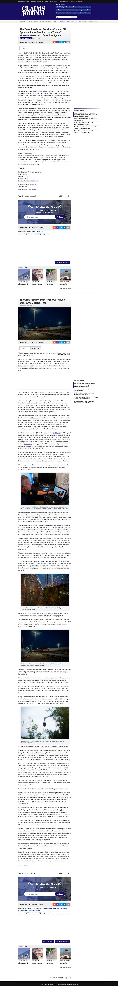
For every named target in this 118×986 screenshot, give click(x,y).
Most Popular (33, 21)
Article (25, 48)
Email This (24, 42)
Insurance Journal (23, 1)
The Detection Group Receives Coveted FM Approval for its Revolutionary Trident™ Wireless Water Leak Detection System (86, 114)
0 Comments (35, 348)
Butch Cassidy (34, 418)
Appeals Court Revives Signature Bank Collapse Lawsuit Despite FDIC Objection (86, 127)
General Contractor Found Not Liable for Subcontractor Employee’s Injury (51, 284)
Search (74, 17)
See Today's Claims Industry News (60, 978)
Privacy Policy (60, 984)
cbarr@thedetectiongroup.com (27, 189)
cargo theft (53, 908)
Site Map (76, 984)
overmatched (22, 755)
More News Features (65, 288)
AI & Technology (45, 21)
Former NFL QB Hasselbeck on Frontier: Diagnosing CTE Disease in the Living (37, 285)
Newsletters (93, 21)
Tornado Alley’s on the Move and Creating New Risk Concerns (73, 13)
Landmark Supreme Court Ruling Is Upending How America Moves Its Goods (65, 285)
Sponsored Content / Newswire (34, 231)
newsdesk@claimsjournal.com (42, 234)
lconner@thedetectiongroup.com (28, 181)
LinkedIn (64, 42)
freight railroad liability (34, 910)
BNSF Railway (46, 908)
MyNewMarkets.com (64, 1)
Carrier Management (77, 1)
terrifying (40, 553)
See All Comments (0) (62, 262)
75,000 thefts (56, 433)
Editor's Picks (29, 908)
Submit (60, 217)
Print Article (68, 42)
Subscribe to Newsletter (36, 42)
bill (61, 810)
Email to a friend (54, 42)
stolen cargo (28, 444)
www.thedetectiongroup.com (41, 91)
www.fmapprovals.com (35, 155)
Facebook (57, 42)
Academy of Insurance (51, 1)
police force (47, 613)
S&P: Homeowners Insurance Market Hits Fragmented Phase (73, 10)
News (35, 908)
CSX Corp (60, 908)
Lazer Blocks (22, 366)
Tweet (61, 42)
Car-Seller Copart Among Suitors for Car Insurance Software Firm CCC (84, 123)
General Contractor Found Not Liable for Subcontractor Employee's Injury (84, 131)
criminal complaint (58, 527)
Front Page (23, 21)
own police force (28, 405)
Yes (60, 196)
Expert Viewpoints (59, 21)
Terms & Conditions (68, 984)
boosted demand (59, 424)
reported (56, 755)
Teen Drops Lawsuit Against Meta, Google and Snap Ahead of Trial (23, 284)
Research (70, 21)
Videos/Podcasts (81, 21)
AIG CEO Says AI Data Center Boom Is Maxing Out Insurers (72, 7)
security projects (43, 564)
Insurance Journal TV (37, 1)
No (68, 196)
